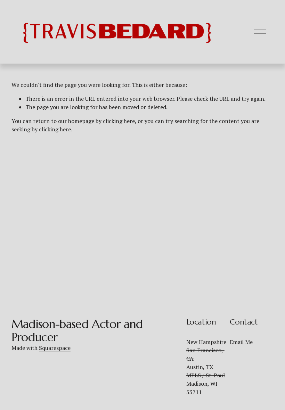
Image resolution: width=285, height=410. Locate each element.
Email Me (241, 342)
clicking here (119, 121)
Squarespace (55, 348)
